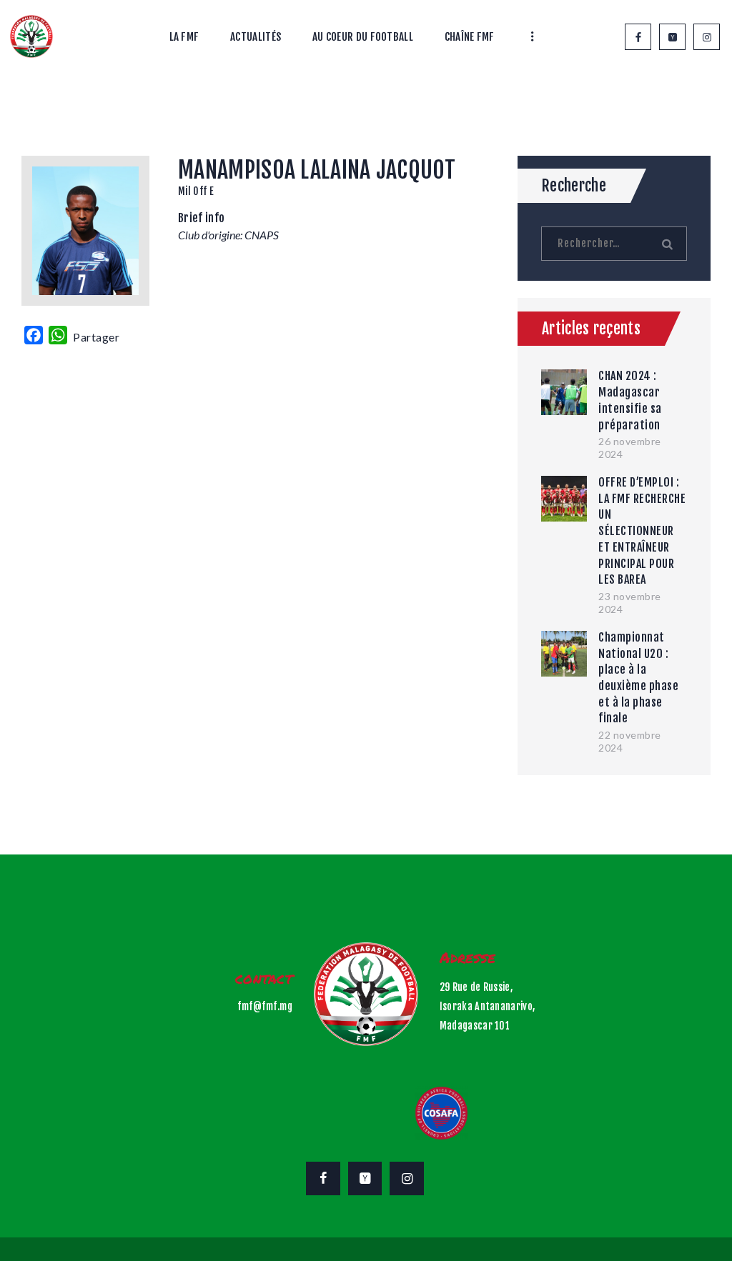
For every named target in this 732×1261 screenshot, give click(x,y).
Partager (96, 337)
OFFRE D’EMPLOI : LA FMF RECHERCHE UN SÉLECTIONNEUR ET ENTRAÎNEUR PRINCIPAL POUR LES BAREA (642, 531)
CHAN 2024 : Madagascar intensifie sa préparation (630, 400)
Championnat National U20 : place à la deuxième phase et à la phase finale (638, 678)
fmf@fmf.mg (264, 1006)
